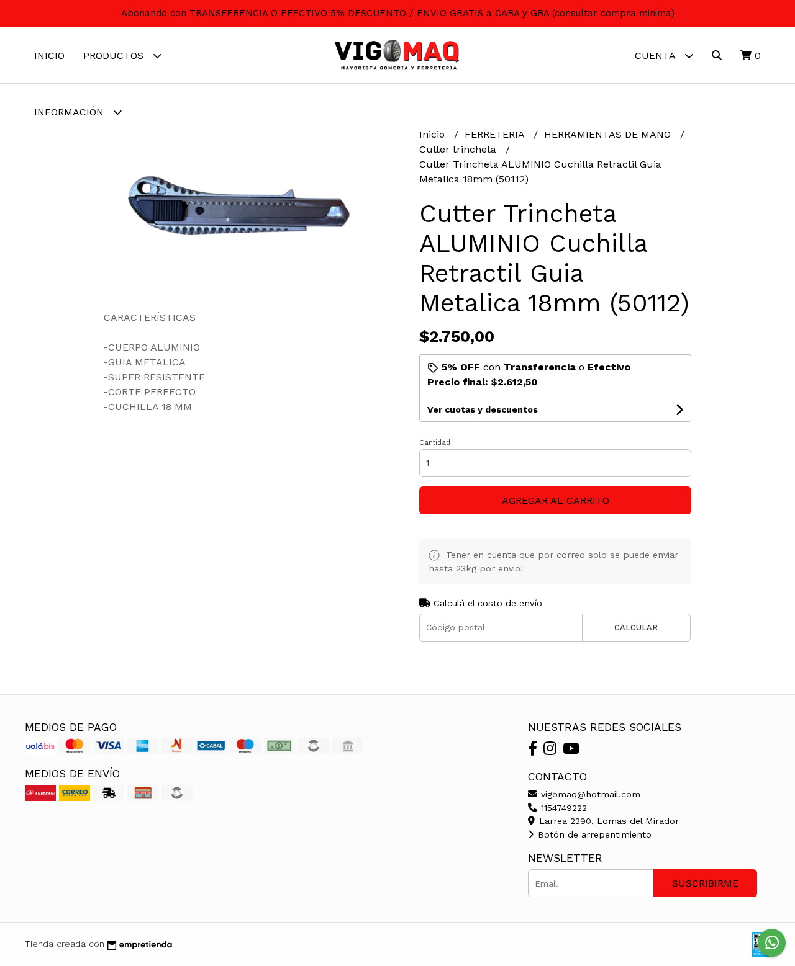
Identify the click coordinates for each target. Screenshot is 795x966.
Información (70, 112)
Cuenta (656, 55)
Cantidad (434, 443)
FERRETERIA (496, 134)
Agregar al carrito (555, 500)
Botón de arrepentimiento (593, 834)
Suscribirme (705, 883)
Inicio (49, 55)
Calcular (636, 627)
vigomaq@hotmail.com (589, 794)
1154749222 (562, 808)
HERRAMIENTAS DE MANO (609, 134)
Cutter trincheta (459, 149)
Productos (115, 55)
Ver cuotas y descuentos (482, 409)
